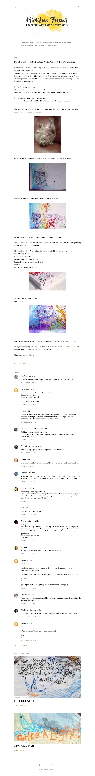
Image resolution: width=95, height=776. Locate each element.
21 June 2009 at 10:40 (28, 422)
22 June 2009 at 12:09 (28, 588)
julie (22, 508)
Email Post (23, 364)
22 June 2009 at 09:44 (28, 554)
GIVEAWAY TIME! (24, 746)
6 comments (24, 705)
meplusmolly (26, 488)
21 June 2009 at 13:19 (28, 439)
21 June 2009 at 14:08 (28, 453)
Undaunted (25, 594)
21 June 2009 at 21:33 (28, 466)
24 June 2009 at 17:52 (28, 617)
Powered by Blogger (49, 765)
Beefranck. (59, 90)
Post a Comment (20, 646)
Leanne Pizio (26, 473)
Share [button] (16, 364)
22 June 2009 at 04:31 (28, 482)
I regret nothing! (27, 701)
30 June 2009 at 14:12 (28, 640)
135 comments (24, 750)
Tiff (22, 547)
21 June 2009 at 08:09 (28, 383)
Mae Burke (53, 769)
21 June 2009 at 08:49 (28, 404)
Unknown (25, 560)
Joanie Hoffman (27, 521)
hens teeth (25, 389)
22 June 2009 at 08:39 (28, 540)
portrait (66, 347)
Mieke (23, 459)
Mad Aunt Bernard (28, 610)
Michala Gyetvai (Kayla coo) (32, 429)
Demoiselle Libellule (29, 446)
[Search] (79, 6)
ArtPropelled (26, 376)
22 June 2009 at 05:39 (28, 501)
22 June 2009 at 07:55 (28, 514)
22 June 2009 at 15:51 (28, 603)
